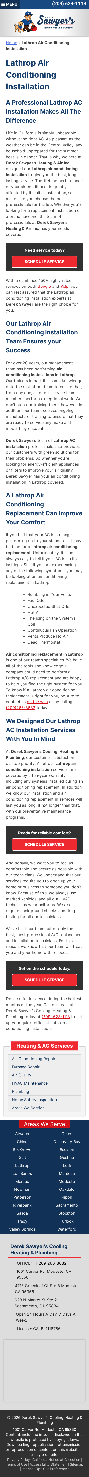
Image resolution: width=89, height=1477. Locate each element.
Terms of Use (16, 1464)
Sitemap (76, 1464)
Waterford (66, 1229)
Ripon (67, 1197)
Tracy (22, 1221)
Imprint (27, 1469)
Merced (22, 1181)
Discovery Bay (66, 1141)
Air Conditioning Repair (33, 1058)
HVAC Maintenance (30, 1083)
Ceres (66, 1133)
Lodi (67, 1165)
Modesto (67, 1181)
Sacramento (67, 1205)
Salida (22, 1213)
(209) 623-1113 (69, 4)
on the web (37, 701)
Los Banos (22, 1173)
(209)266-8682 (20, 707)
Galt (22, 1157)
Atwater (22, 1133)
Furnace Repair (26, 1066)
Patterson (22, 1197)
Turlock (67, 1221)
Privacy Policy (18, 1459)
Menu (11, 4)
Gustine (67, 1157)
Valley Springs (22, 1229)
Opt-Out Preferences (52, 1469)
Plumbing (20, 1091)
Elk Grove (22, 1149)
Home (11, 42)
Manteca (67, 1173)
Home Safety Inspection (34, 1099)
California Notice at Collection (56, 1459)
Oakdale (66, 1189)
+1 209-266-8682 (50, 1263)
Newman (22, 1189)
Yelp (64, 286)
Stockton (66, 1213)
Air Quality (21, 1074)
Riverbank (22, 1205)
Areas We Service (28, 1107)
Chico (22, 1141)
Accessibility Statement (48, 1464)
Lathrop (22, 1165)
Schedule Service (44, 261)
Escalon (67, 1149)
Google (44, 286)
